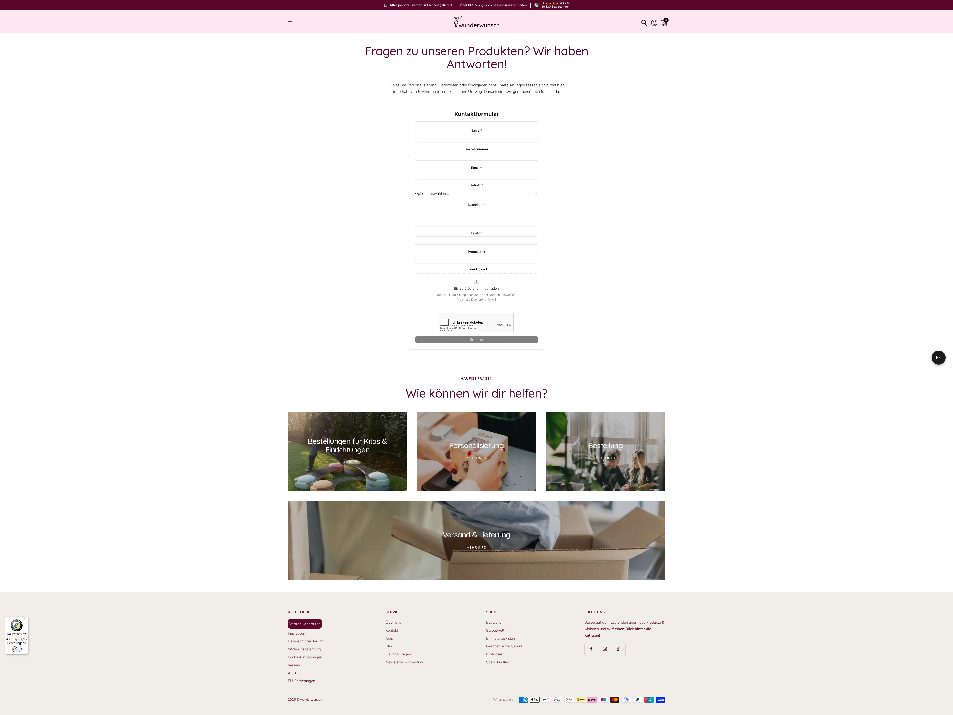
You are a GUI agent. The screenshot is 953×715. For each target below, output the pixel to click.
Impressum (297, 633)
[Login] (653, 22)
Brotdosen (494, 654)
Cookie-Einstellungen (305, 657)
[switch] (17, 649)
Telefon (476, 233)
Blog (389, 646)
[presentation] (476, 290)
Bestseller (494, 622)
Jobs (389, 638)
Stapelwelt (495, 630)
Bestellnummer (476, 149)
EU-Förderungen (301, 680)
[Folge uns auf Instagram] (605, 649)
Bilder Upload (476, 269)
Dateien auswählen (502, 295)
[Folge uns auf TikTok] (618, 649)
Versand (294, 665)
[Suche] (643, 22)
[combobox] (476, 193)
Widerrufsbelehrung (304, 649)
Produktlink (476, 252)
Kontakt (392, 630)
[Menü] (25, 620)
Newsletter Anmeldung (405, 662)
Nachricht (476, 205)
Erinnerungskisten (500, 638)
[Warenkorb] (663, 22)
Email (476, 168)
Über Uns (393, 622)
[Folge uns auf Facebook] (591, 649)
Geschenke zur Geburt (504, 646)
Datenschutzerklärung (306, 641)
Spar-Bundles (497, 662)
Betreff (476, 185)
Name (476, 130)
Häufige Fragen (398, 654)
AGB (292, 673)
